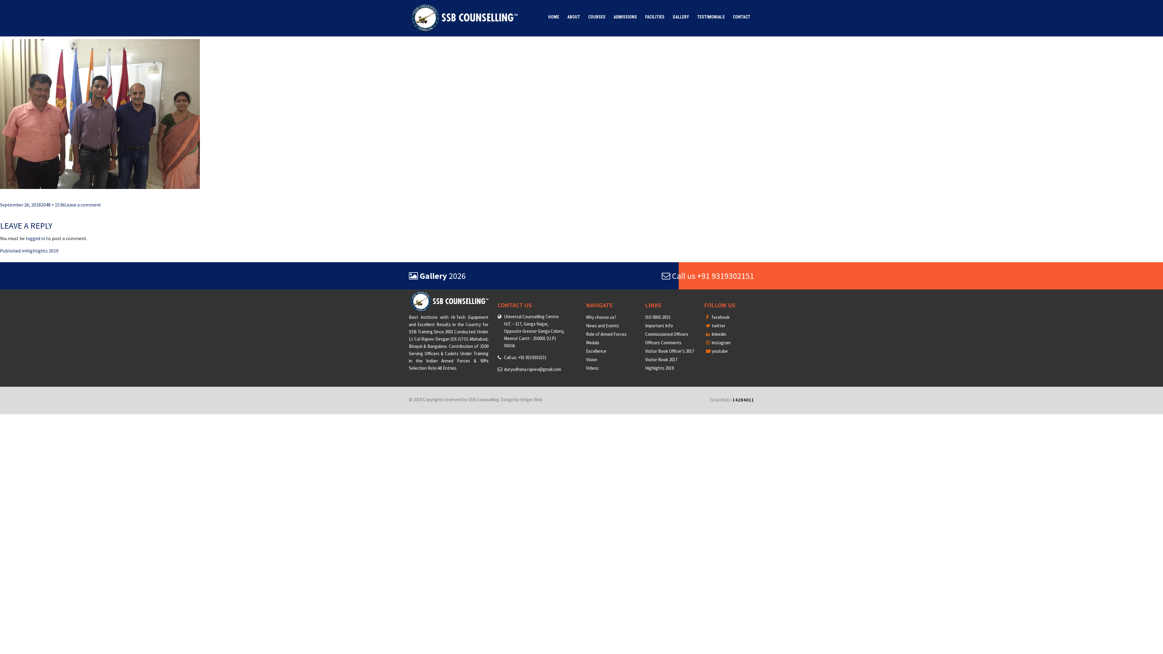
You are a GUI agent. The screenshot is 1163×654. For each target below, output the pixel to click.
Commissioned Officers (666, 334)
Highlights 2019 (659, 368)
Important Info (659, 326)
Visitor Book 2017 (661, 359)
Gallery (681, 17)
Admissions (625, 17)
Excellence (596, 351)
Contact (741, 17)
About (573, 17)
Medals (592, 342)
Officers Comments (663, 342)
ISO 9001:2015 (658, 317)
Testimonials (711, 17)
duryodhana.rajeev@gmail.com (532, 369)
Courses (596, 17)
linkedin (718, 334)
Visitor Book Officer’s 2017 (669, 351)
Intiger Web (531, 399)
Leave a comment (83, 205)
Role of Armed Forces (606, 334)
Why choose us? (601, 317)
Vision (591, 359)
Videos (592, 368)
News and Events (602, 326)
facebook (720, 317)
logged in (35, 238)
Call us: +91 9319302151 (525, 357)
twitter (718, 326)
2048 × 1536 (53, 205)
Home (553, 17)
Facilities (654, 17)
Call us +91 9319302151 (712, 275)
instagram (721, 342)
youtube (719, 351)
